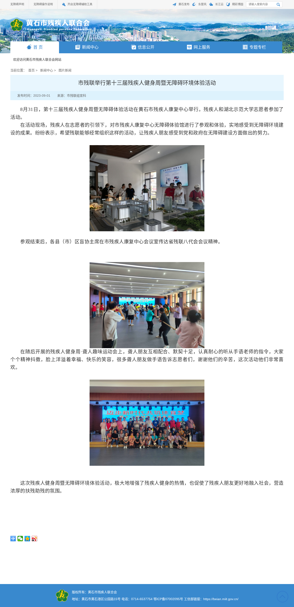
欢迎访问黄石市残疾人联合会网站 (37, 59)
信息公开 (146, 47)
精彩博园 (237, 4)
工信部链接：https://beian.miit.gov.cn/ (211, 599)
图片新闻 (65, 70)
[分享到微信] (20, 538)
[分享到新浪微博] (34, 538)
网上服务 (202, 47)
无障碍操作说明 (43, 4)
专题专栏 (257, 47)
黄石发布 (183, 4)
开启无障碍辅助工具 (80, 4)
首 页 (38, 47)
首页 (31, 70)
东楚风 (202, 4)
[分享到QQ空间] (27, 538)
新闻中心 (90, 47)
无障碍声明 (17, 4)
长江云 (219, 4)
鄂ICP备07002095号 (168, 599)
